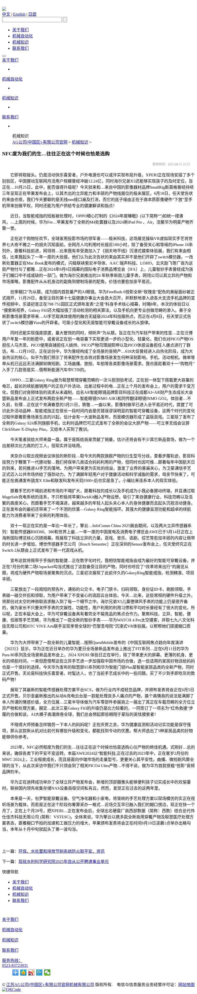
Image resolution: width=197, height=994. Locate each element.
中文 (6, 14)
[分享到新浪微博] (31, 972)
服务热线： (12, 960)
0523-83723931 (15, 965)
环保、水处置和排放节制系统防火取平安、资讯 (61, 851)
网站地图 (186, 984)
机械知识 (20, 42)
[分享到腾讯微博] (39, 972)
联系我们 (20, 48)
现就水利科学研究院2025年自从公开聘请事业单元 (63, 861)
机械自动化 (22, 36)
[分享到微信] (47, 972)
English (19, 14)
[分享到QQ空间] (23, 972)
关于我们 (20, 30)
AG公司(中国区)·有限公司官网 (39, 142)
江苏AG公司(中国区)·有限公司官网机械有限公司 (50, 984)
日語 (32, 14)
